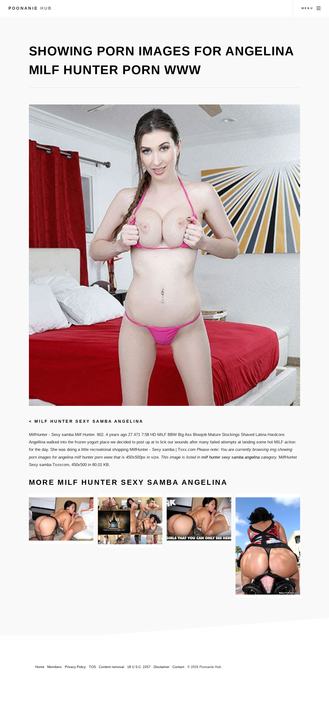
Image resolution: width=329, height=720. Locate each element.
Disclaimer (162, 667)
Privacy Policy (75, 667)
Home (39, 667)
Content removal (111, 667)
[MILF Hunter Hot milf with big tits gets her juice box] (61, 519)
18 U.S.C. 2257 (139, 667)
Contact (178, 667)
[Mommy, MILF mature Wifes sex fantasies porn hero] (130, 520)
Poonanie (30, 8)
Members (54, 667)
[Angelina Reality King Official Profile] (199, 518)
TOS (92, 667)
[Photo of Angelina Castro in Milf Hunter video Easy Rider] (268, 546)
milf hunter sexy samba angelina (88, 421)
